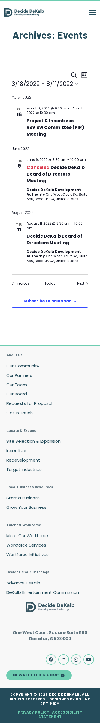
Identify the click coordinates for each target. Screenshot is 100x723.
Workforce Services (26, 545)
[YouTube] (88, 659)
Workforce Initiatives (27, 554)
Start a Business (23, 498)
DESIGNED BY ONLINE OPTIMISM (65, 701)
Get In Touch (19, 413)
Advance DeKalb (23, 583)
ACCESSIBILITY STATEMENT (60, 714)
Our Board (16, 394)
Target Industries (24, 469)
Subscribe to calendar (47, 301)
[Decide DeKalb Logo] (24, 12)
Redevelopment (23, 460)
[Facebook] (51, 659)
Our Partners (19, 375)
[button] (92, 12)
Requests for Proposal (29, 403)
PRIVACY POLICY (33, 712)
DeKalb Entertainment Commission (42, 592)
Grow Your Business (26, 507)
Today (50, 283)
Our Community (22, 366)
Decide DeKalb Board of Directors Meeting (56, 174)
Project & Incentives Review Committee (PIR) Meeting (55, 127)
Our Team (16, 385)
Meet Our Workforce (27, 535)
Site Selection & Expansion (33, 441)
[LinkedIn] (63, 659)
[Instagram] (76, 659)
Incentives (17, 450)
